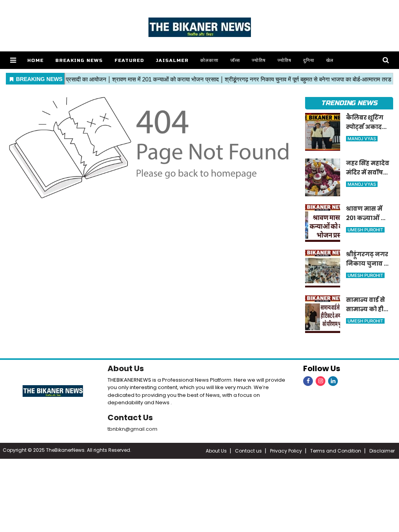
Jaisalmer (172, 60)
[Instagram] (320, 381)
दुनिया (308, 60)
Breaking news (79, 60)
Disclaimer (382, 450)
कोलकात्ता (209, 60)
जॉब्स (235, 60)
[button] (13, 60)
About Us (126, 368)
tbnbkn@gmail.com (132, 429)
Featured (129, 60)
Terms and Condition (335, 450)
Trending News (349, 103)
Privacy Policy (286, 450)
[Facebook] (308, 381)
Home (35, 60)
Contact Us (130, 417)
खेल (330, 60)
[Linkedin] (333, 381)
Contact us (248, 450)
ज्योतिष (259, 60)
